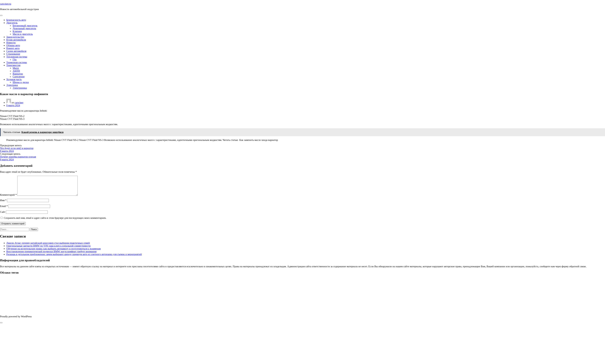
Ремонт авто (13, 48)
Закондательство (15, 37)
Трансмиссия (13, 65)
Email (4, 206)
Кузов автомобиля (16, 39)
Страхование (13, 54)
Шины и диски (21, 82)
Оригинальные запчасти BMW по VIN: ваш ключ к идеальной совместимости (48, 245)
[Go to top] (1, 322)
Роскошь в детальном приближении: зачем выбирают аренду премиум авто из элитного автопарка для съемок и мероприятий (74, 254)
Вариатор (18, 73)
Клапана (17, 31)
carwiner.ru (5, 4)
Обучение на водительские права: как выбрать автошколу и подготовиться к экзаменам (53, 248)
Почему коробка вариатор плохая (18, 156)
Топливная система (16, 56)
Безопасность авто (16, 20)
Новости (11, 42)
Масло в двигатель (23, 34)
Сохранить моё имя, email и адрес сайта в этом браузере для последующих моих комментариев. (55, 218)
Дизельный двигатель (24, 28)
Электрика (12, 85)
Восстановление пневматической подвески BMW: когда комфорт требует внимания (51, 251)
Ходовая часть (14, 79)
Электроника (20, 88)
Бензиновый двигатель (25, 25)
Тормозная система (16, 62)
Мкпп (16, 68)
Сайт (2, 212)
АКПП (16, 71)
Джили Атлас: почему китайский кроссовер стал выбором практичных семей (48, 243)
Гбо (15, 59)
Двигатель (11, 22)
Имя (3, 200)
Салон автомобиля (16, 51)
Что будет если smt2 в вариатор (16, 148)
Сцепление (19, 76)
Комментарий (8, 194)
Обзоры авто (13, 45)
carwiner (19, 102)
